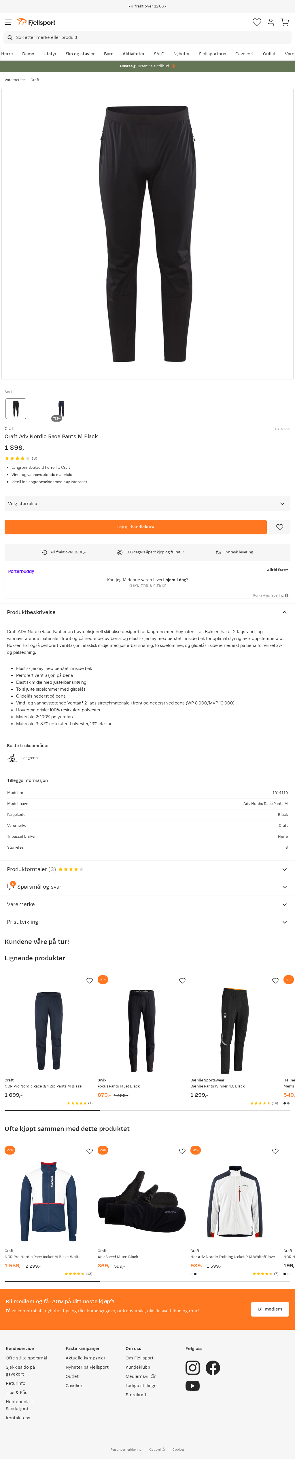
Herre (7, 54)
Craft (35, 80)
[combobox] (147, 37)
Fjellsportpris (212, 54)
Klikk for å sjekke (147, 585)
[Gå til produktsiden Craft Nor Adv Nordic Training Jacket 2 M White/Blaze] (234, 1201)
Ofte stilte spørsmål (26, 1358)
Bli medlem (270, 1309)
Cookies (179, 1449)
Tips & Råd (17, 1393)
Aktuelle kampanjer (85, 1358)
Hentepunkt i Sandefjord (19, 1405)
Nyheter (181, 54)
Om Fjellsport (140, 1358)
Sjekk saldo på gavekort (20, 1370)
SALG (159, 54)
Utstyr (50, 54)
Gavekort (244, 54)
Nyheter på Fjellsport (87, 1367)
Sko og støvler (80, 54)
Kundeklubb (138, 1367)
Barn (109, 54)
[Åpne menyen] (8, 22)
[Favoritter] (257, 22)
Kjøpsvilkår (157, 1449)
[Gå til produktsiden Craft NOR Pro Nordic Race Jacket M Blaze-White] (49, 1201)
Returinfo (15, 1383)
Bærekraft (136, 1395)
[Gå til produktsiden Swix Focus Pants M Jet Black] (142, 1031)
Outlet (269, 54)
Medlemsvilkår (141, 1377)
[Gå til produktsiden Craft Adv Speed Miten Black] (142, 1201)
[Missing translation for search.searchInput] (10, 37)
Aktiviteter (134, 54)
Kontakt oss (18, 1418)
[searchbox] (153, 37)
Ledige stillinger (142, 1386)
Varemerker (15, 80)
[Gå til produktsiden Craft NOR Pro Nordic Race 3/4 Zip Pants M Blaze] (49, 1031)
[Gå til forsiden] (36, 22)
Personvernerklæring (125, 1449)
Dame (28, 54)
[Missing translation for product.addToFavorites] (279, 527)
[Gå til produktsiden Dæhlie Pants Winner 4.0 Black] (234, 1031)
